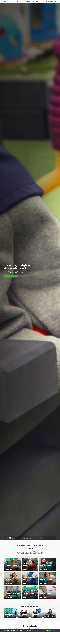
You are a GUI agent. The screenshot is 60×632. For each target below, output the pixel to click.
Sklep (34, 1)
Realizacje (24, 1)
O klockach (19, 1)
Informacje (29, 1)
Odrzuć (54, 630)
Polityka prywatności (30, 630)
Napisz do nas (53, 1)
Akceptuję (48, 630)
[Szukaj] (46, 1)
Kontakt (37, 1)
